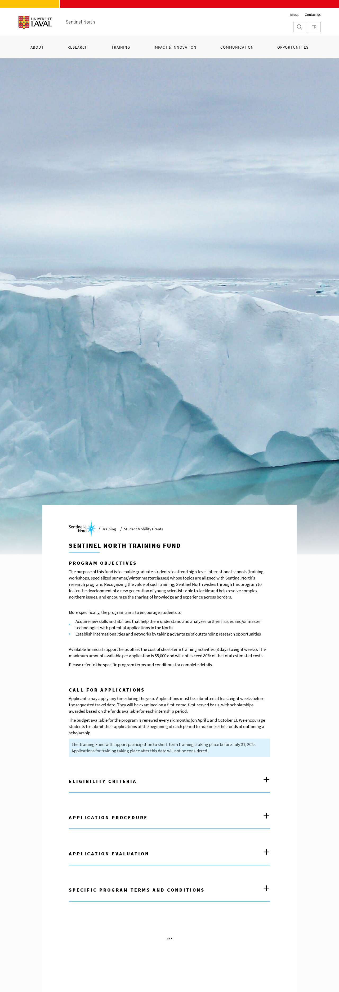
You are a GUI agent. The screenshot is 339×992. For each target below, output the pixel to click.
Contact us (312, 14)
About (294, 14)
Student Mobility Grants (143, 528)
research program (85, 584)
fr (313, 27)
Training (109, 528)
